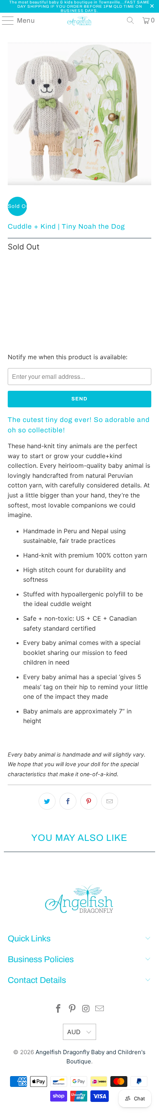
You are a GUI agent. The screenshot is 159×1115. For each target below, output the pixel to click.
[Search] (130, 20)
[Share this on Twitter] (47, 801)
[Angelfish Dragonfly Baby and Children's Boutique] (79, 20)
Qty (12, 263)
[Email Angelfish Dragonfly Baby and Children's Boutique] (100, 1009)
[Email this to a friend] (109, 801)
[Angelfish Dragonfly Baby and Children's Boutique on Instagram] (86, 1009)
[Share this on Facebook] (67, 801)
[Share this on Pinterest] (88, 801)
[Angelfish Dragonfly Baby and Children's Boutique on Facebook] (58, 1009)
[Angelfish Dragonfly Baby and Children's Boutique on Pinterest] (72, 1009)
